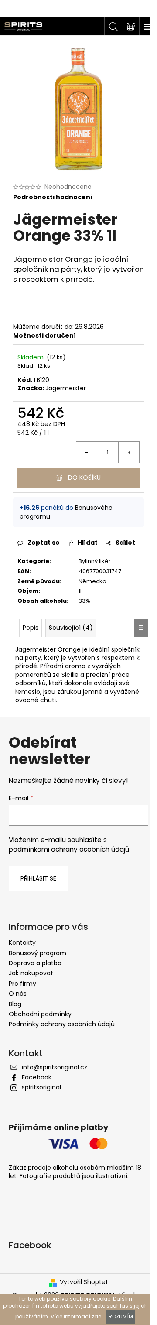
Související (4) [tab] (71, 627)
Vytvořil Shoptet (84, 1282)
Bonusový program (37, 953)
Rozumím (121, 1316)
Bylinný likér (94, 561)
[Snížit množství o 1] (86, 452)
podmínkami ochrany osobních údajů (69, 849)
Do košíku (84, 477)
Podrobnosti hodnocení (52, 197)
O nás (18, 993)
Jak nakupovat (31, 973)
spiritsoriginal (41, 1087)
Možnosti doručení (44, 335)
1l (80, 591)
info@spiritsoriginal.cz (54, 1067)
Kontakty (22, 942)
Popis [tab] (30, 627)
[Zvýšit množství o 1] (128, 452)
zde (96, 1316)
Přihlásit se (38, 878)
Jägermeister (65, 388)
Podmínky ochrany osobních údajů (62, 1024)
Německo (92, 581)
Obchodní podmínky (40, 1014)
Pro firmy (22, 983)
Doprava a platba (35, 963)
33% (84, 601)
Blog (15, 1004)
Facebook (36, 1077)
